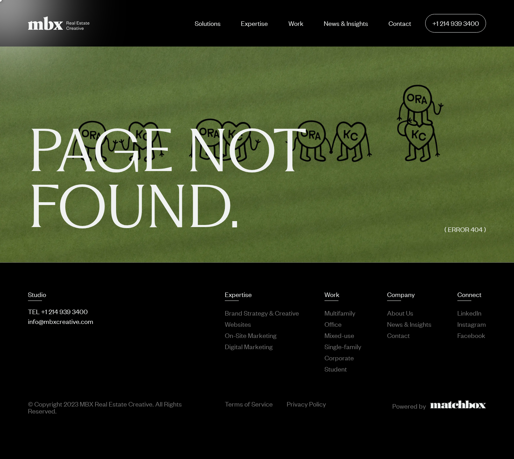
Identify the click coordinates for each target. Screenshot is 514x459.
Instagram (471, 323)
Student (335, 368)
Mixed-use (339, 335)
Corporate (339, 357)
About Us (400, 312)
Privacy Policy (306, 404)
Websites (238, 323)
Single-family (342, 346)
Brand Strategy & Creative (262, 312)
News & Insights (346, 23)
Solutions (208, 23)
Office (333, 323)
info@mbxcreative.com (60, 321)
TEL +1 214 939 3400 (58, 311)
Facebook (471, 335)
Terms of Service (249, 404)
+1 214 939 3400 (455, 23)
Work (296, 23)
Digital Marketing (249, 346)
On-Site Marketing (251, 335)
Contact (399, 23)
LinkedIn (469, 312)
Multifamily (339, 312)
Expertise (254, 23)
